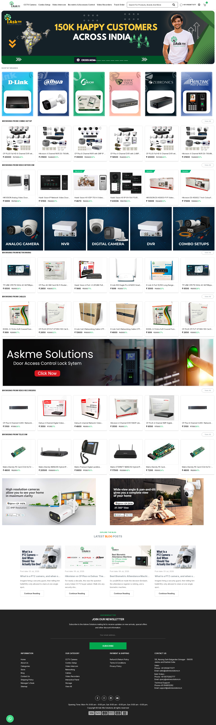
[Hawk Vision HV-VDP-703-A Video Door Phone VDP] (54, 173)
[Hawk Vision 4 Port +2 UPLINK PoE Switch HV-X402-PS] (54, 261)
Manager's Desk (27, 674)
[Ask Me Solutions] (15, 4)
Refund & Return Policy (119, 651)
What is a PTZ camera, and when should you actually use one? (54, 567)
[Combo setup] (194, 220)
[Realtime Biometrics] (162, 85)
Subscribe (108, 637)
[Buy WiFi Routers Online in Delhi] (108, 355)
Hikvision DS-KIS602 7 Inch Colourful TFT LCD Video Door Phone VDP (161, 189)
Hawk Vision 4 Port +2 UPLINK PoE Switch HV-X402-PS (53, 276)
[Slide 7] (117, 51)
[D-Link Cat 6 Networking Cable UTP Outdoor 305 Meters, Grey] (54, 305)
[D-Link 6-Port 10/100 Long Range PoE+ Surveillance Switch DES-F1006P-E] (126, 261)
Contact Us (25, 667)
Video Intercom (59, 5)
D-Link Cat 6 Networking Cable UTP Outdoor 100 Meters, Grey (89, 320)
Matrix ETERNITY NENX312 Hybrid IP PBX (89, 458)
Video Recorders (104, 5)
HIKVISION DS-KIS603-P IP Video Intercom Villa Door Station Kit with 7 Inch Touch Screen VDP (125, 189)
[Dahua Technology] (19, 85)
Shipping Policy (27, 671)
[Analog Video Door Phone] (22, 220)
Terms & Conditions (118, 654)
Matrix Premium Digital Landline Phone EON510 (51, 458)
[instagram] (104, 689)
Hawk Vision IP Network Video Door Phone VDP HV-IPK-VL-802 (18, 189)
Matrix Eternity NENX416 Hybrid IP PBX (17, 458)
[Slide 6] (112, 51)
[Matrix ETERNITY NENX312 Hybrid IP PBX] (90, 443)
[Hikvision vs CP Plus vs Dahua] (85, 548)
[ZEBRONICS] (126, 85)
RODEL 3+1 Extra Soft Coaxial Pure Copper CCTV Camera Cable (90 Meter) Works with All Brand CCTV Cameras (124, 320)
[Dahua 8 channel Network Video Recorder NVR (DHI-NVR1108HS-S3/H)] (54, 399)
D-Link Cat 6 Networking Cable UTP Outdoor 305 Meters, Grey (53, 320)
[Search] (174, 4)
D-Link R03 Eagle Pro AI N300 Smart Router (89, 276)
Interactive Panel (72, 671)
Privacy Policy (116, 657)
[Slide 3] (99, 51)
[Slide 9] (126, 51)
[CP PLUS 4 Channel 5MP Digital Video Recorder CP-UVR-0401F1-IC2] (126, 399)
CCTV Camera (30, 5)
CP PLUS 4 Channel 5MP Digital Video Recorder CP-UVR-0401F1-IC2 (125, 414)
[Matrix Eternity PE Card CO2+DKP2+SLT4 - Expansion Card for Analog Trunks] (126, 443)
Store (23, 661)
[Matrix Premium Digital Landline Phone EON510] (54, 443)
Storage (68, 674)
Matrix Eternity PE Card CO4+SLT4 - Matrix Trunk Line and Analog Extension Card (161, 458)
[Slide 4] (103, 51)
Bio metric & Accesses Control (81, 5)
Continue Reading (32, 585)
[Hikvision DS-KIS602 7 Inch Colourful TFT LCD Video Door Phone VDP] (162, 173)
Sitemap (24, 677)
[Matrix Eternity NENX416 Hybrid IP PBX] (18, 443)
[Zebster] (198, 85)
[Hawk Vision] (90, 85)
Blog (22, 664)
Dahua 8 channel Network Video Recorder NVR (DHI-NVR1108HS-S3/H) (52, 414)
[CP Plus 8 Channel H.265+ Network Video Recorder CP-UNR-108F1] (162, 399)
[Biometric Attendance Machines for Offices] (130, 548)
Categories (25, 657)
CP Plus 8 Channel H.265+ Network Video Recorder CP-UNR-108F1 (160, 414)
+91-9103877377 (189, 5)
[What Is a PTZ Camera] (40, 548)
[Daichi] (54, 85)
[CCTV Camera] (108, 220)
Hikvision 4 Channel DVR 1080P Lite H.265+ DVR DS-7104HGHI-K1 (89, 414)
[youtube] (117, 689)
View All (208, 112)
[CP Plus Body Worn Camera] (108, 33)
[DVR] (151, 220)
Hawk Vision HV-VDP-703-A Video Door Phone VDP (53, 189)
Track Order (119, 5)
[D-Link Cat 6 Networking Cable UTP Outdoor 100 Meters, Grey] (90, 305)
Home (23, 651)
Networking (70, 661)
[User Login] (199, 5)
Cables (68, 664)
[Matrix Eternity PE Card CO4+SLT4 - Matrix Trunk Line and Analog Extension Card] (162, 443)
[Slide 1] (90, 51)
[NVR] (65, 220)
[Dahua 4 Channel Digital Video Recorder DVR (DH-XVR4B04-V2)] (18, 399)
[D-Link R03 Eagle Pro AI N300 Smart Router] (90, 261)
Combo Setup (44, 5)
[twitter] (97, 689)
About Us (24, 654)
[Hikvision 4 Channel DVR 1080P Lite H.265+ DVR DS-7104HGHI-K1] (90, 399)
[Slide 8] (121, 51)
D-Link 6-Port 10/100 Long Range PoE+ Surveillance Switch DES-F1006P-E (124, 276)
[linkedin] (110, 689)
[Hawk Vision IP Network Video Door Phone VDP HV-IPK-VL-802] (18, 173)
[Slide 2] (94, 51)
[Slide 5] (108, 51)
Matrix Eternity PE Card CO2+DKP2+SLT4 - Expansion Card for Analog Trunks (125, 458)
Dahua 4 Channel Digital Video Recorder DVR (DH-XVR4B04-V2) (17, 414)
